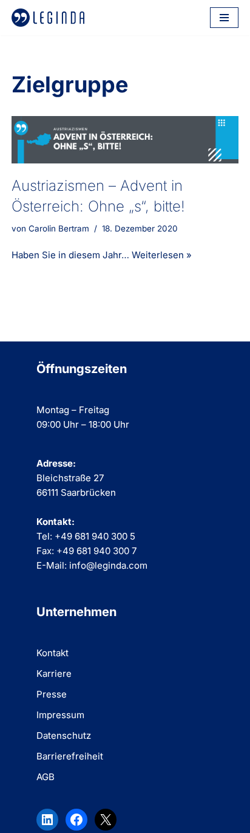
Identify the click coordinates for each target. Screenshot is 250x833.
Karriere (54, 673)
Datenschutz (63, 735)
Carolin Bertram (59, 228)
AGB (45, 777)
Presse (51, 694)
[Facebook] (76, 820)
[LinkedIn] (47, 820)
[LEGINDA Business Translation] (48, 18)
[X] (106, 820)
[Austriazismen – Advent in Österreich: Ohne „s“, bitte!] (125, 139)
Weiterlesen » (162, 255)
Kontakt (52, 653)
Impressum (60, 715)
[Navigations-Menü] (224, 17)
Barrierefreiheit (69, 756)
